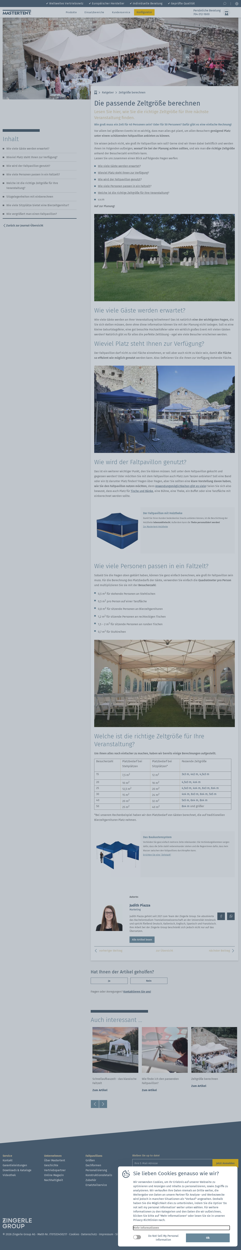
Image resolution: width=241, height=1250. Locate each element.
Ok (208, 1237)
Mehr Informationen (146, 1227)
